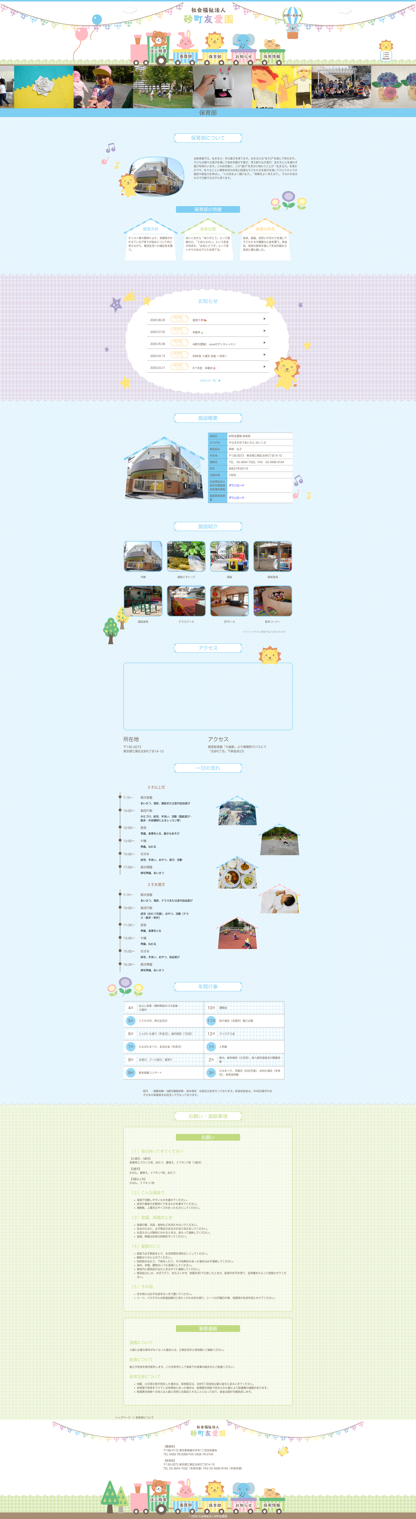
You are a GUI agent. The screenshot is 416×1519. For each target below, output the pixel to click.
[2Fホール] (229, 600)
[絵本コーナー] (272, 600)
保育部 (214, 48)
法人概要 (150, 48)
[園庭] (229, 556)
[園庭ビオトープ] (186, 556)
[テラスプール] (186, 600)
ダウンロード (236, 485)
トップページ (123, 1417)
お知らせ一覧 (208, 380)
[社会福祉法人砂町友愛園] (208, 15)
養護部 (185, 48)
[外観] (143, 556)
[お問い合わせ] (292, 23)
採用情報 (272, 48)
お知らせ (243, 48)
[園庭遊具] (272, 556)
